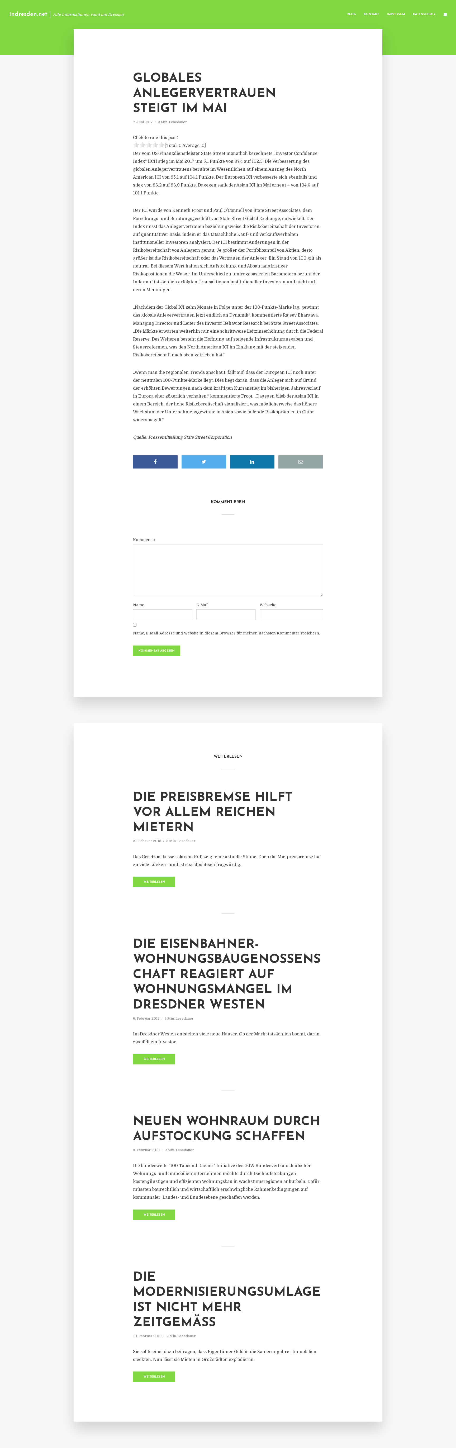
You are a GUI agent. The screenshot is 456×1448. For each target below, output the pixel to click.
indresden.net (28, 14)
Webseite (268, 605)
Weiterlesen (154, 882)
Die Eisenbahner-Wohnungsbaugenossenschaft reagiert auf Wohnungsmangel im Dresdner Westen (227, 975)
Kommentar (144, 540)
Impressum (396, 14)
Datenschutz (424, 14)
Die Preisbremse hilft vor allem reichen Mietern (212, 812)
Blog (351, 14)
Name (138, 605)
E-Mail (202, 605)
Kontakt (371, 14)
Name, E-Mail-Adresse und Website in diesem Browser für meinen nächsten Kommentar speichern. (226, 633)
